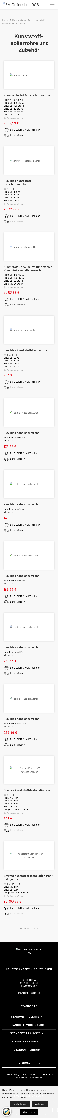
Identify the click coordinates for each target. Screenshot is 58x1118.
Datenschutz (36, 1077)
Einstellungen (20, 1103)
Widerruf (34, 1074)
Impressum (21, 1077)
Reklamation (47, 1074)
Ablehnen (40, 1103)
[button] (29, 1016)
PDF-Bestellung (12, 1074)
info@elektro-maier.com (29, 992)
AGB (25, 1074)
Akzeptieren (29, 1112)
